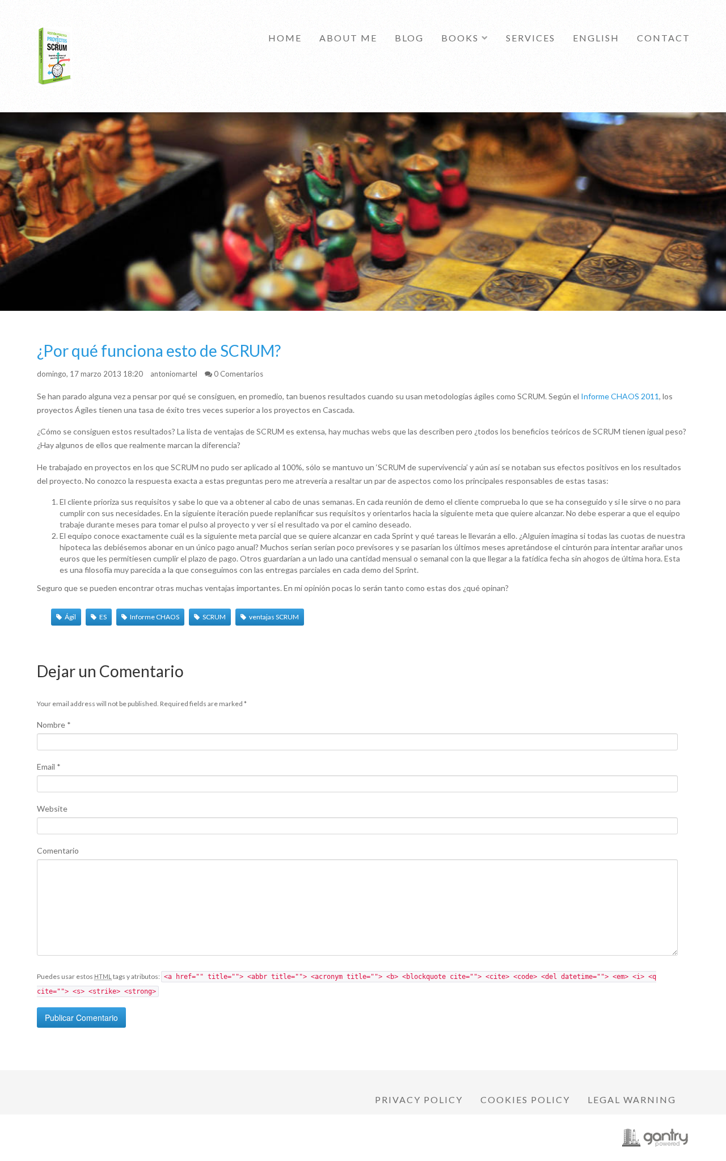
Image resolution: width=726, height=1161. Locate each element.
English (596, 37)
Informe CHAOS (154, 617)
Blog (409, 37)
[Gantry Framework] (655, 1138)
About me (348, 37)
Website (52, 808)
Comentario (58, 850)
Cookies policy (525, 1099)
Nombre (54, 724)
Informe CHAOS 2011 (620, 396)
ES (103, 617)
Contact (663, 37)
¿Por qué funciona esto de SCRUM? (159, 350)
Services (530, 37)
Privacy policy (419, 1099)
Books (460, 37)
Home (285, 37)
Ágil (70, 617)
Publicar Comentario (81, 1017)
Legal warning (632, 1099)
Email (49, 766)
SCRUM (214, 617)
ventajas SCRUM (274, 617)
